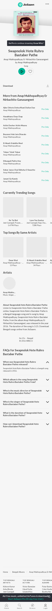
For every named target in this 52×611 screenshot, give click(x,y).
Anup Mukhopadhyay (27, 62)
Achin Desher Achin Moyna (15, 125)
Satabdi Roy (27, 592)
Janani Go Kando (10, 179)
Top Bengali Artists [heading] (9, 581)
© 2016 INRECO (26, 341)
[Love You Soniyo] (36, 207)
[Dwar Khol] (13, 247)
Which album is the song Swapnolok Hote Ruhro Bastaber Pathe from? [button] (20, 380)
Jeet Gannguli (8, 592)
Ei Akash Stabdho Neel (13, 143)
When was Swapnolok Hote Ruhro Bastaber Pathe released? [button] (19, 363)
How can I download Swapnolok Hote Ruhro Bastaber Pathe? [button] (21, 425)
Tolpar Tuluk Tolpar (11, 152)
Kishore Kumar (9, 586)
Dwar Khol (13, 260)
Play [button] (21, 71)
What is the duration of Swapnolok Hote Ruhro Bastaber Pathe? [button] (22, 414)
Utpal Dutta (27, 589)
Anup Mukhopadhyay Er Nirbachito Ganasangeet (26, 59)
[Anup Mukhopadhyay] (9, 283)
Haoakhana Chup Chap (13, 116)
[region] (26, 571)
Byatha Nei (46, 592)
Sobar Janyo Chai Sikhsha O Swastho (19, 170)
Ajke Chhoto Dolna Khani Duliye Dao (19, 108)
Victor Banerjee (29, 586)
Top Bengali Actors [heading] (28, 581)
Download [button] (8, 86)
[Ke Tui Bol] (13, 207)
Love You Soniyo (37, 220)
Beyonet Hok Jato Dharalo (14, 134)
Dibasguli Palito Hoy (12, 161)
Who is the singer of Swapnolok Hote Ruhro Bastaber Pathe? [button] (21, 402)
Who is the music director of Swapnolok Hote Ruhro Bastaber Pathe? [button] (22, 391)
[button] (30, 71)
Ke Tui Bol (13, 220)
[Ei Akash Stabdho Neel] (36, 247)
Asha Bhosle (8, 589)
